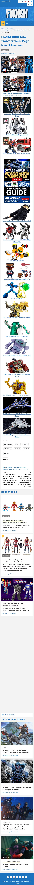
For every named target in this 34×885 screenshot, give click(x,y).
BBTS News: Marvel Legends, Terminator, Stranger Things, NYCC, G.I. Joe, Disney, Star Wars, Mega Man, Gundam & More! (10, 478)
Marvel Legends (16, 560)
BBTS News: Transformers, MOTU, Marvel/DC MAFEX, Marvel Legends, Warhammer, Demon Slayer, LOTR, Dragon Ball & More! (24, 479)
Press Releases (18, 520)
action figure (9, 467)
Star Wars (14, 562)
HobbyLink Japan (21, 467)
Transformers (5, 32)
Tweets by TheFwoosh (8, 715)
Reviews (5, 822)
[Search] (31, 23)
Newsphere (24, 881)
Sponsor (15, 469)
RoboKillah (12, 53)
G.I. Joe (5, 560)
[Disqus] (17, 641)
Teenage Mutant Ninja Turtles (11, 522)
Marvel (8, 520)
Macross (5, 469)
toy (19, 469)
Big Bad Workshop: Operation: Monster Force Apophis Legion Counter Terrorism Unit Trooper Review (16, 827)
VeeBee (14, 530)
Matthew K (15, 755)
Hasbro (9, 560)
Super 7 (22, 603)
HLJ (15, 467)
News (10, 469)
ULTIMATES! (14, 605)
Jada (4, 520)
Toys (9, 822)
